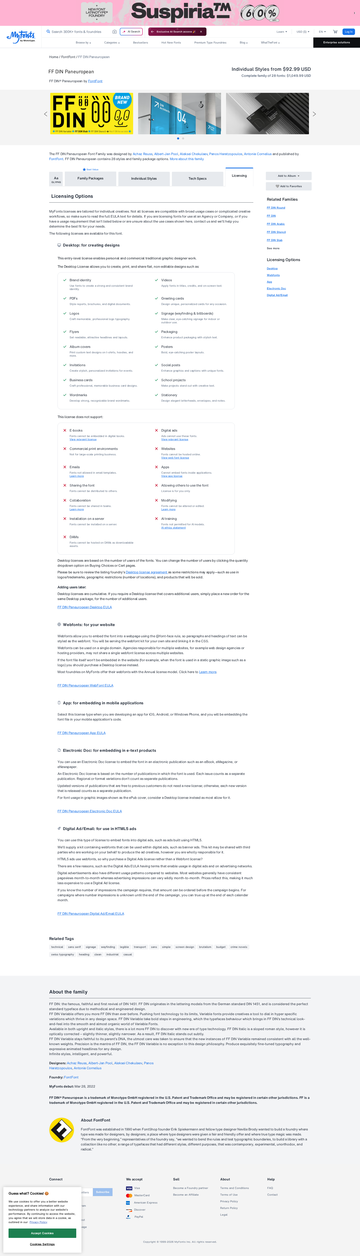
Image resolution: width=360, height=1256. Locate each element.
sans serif (74, 947)
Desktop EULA (85, 607)
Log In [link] (348, 31)
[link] (47, 31)
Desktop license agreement (147, 572)
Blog (242, 42)
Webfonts (273, 275)
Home (53, 56)
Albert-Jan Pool (166, 153)
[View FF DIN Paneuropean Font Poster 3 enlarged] (267, 113)
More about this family (187, 158)
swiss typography (62, 954)
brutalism (205, 947)
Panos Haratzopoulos (225, 153)
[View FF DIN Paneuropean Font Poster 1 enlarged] (91, 113)
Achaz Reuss (142, 153)
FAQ (270, 1188)
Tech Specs (198, 178)
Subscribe (102, 1192)
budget (221, 947)
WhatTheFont (269, 42)
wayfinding (108, 947)
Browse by (82, 42)
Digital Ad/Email (277, 295)
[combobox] (93, 31)
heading (84, 954)
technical (57, 947)
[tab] (178, 138)
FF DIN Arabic (276, 224)
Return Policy (229, 1208)
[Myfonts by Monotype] (20, 37)
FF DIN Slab (274, 240)
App (269, 282)
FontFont (68, 56)
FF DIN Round (276, 208)
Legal (224, 1214)
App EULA (81, 732)
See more (273, 248)
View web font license (175, 457)
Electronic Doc (276, 288)
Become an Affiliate (186, 1194)
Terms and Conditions (234, 1188)
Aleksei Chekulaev (194, 153)
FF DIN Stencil (276, 232)
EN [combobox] (321, 32)
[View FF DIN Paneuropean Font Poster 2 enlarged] (179, 113)
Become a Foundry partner (190, 1188)
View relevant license (83, 439)
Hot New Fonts (171, 43)
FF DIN (271, 216)
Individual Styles (144, 178)
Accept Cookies (42, 1233)
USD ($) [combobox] (301, 32)
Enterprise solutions (336, 42)
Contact (272, 1194)
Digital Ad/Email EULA (91, 913)
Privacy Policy (229, 1201)
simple (166, 947)
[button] (355, 12)
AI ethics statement (173, 527)
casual (128, 954)
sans (154, 947)
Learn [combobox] (280, 32)
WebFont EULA (85, 685)
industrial (112, 954)
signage (91, 947)
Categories (110, 42)
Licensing (239, 175)
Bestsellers (140, 43)
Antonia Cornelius (258, 153)
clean (97, 954)
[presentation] (45, 114)
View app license (171, 476)
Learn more (77, 476)
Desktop (272, 268)
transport (140, 947)
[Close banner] (201, 32)
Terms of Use (229, 1194)
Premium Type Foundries (210, 43)
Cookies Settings (42, 1244)
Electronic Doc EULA (90, 811)
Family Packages (90, 178)
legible (124, 947)
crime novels (239, 947)
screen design (185, 947)
